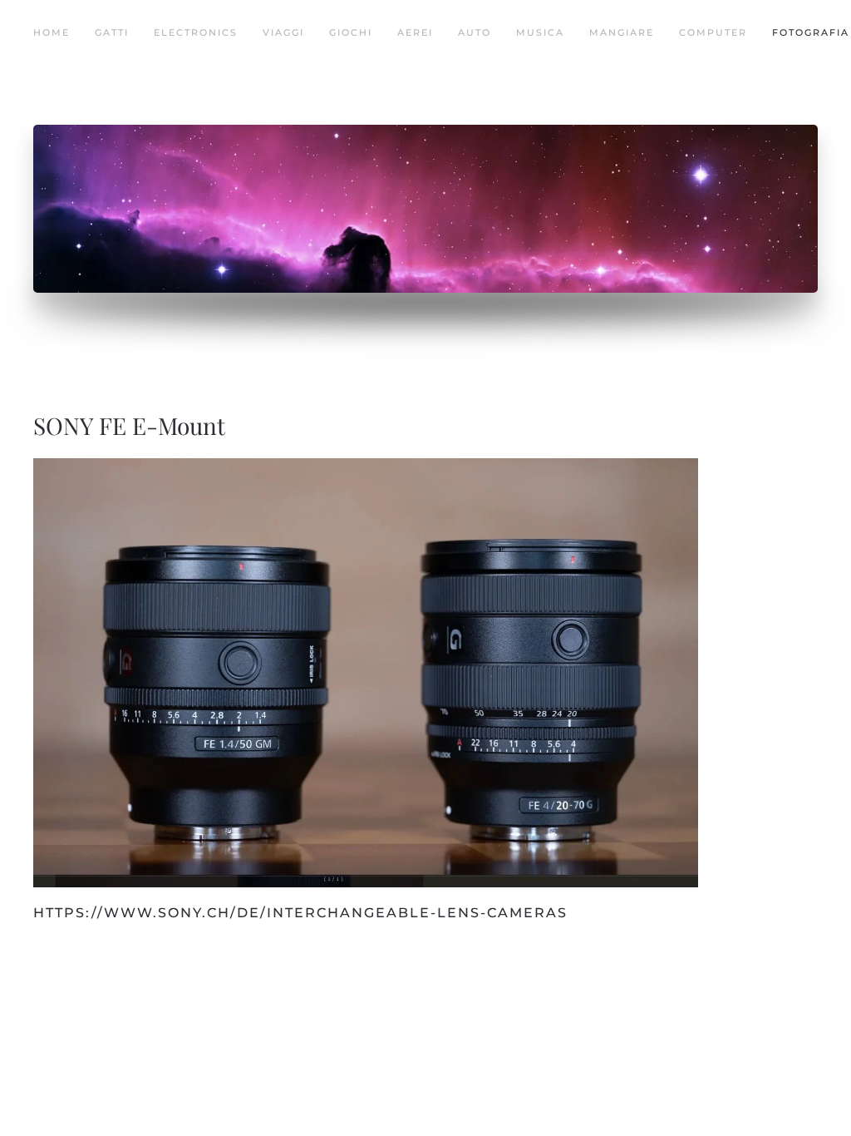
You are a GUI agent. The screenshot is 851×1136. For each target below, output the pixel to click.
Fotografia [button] (810, 32)
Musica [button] (540, 32)
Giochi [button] (350, 32)
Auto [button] (474, 32)
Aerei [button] (415, 32)
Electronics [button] (196, 32)
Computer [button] (713, 32)
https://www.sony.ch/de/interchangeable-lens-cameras (300, 913)
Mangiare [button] (621, 32)
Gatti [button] (112, 32)
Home (51, 32)
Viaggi (283, 32)
